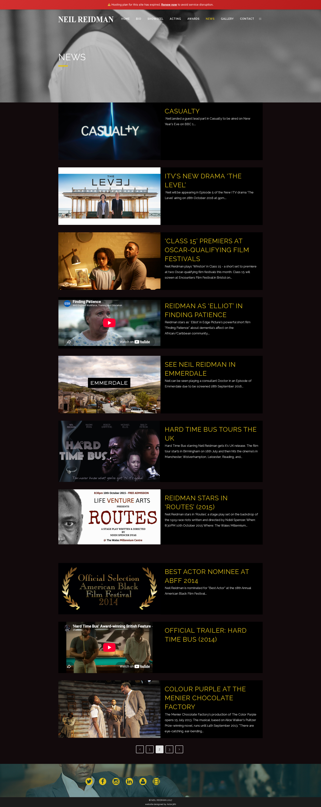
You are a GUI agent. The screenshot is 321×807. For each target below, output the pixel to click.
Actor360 (171, 804)
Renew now (169, 4)
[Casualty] (109, 131)
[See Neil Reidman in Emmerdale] (109, 384)
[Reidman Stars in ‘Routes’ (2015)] (109, 517)
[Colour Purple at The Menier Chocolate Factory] (109, 709)
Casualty (182, 111)
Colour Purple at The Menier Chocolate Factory (205, 698)
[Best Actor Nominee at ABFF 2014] (109, 589)
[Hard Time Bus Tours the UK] (109, 451)
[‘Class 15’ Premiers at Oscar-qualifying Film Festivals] (109, 261)
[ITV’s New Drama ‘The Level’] (109, 196)
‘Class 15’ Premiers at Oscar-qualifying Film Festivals (207, 250)
